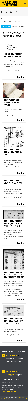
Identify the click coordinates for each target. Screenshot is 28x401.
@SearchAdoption (12, 374)
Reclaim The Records (11, 355)
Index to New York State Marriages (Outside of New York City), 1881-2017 (14, 275)
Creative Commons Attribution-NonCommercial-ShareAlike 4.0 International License (14, 399)
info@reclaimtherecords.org (9, 391)
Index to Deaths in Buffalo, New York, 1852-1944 (13, 152)
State (2, 19)
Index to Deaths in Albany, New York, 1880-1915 (13, 183)
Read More (20, 77)
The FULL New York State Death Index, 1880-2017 (13, 55)
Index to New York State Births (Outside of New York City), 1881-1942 (13, 223)
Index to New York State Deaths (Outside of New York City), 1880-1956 (13, 321)
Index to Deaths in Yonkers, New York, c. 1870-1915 (12, 102)
